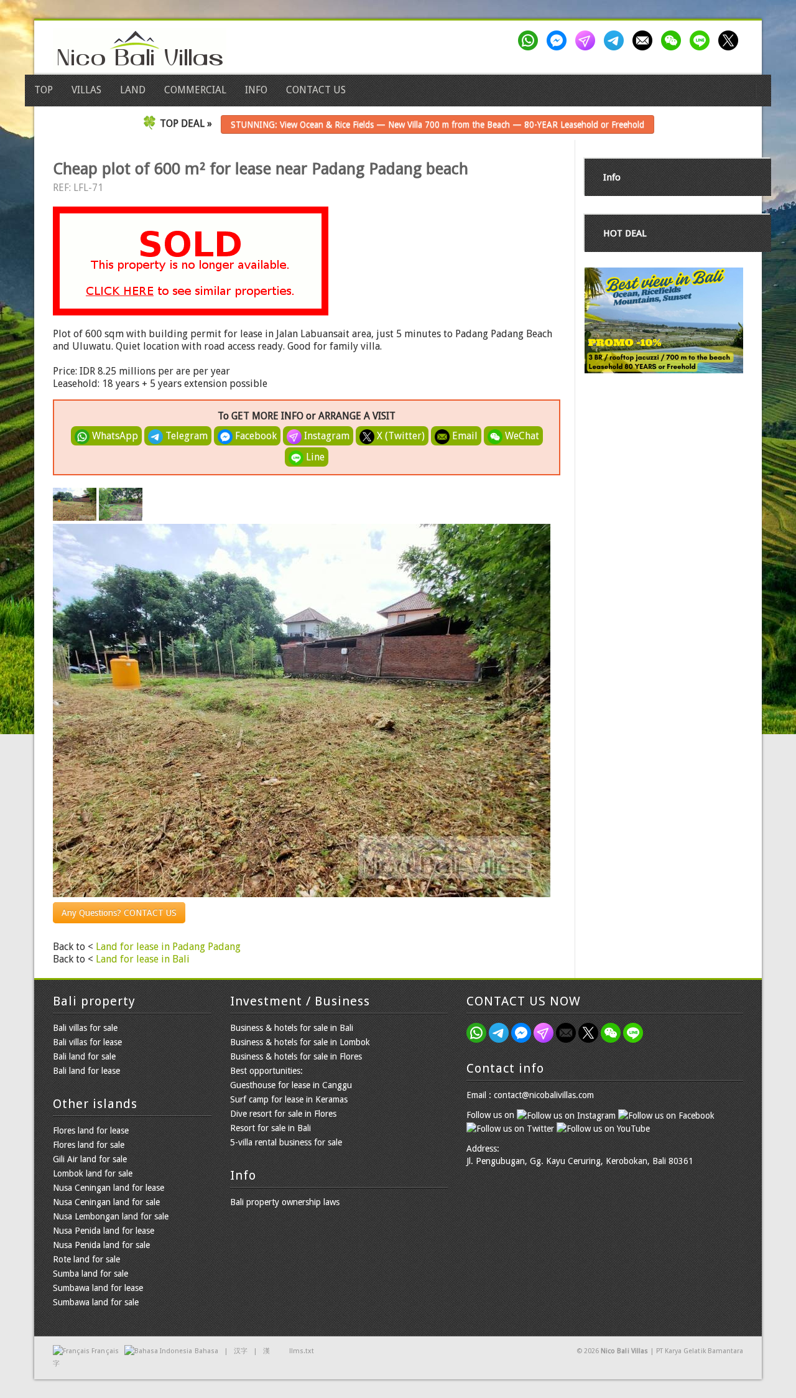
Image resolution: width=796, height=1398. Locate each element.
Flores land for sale (88, 1145)
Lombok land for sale (92, 1173)
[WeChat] (673, 40)
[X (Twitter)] (730, 40)
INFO (256, 90)
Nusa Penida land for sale (101, 1245)
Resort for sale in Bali (270, 1128)
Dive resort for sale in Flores (283, 1114)
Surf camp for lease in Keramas (289, 1099)
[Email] (644, 40)
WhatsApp (114, 436)
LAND (133, 90)
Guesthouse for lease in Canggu (291, 1085)
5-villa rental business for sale (286, 1142)
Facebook (255, 436)
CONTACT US (316, 90)
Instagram (325, 436)
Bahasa (206, 1351)
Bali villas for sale (85, 1028)
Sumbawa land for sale (96, 1302)
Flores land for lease (91, 1130)
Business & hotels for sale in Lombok (300, 1042)
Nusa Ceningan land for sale (106, 1202)
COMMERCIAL (195, 90)
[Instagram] (587, 40)
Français (104, 1351)
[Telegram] (616, 40)
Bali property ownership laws (285, 1202)
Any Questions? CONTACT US (119, 913)
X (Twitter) (399, 436)
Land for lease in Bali (143, 959)
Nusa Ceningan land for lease (108, 1188)
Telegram (185, 436)
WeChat (520, 436)
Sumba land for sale (90, 1274)
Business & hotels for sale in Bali (291, 1028)
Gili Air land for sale (90, 1159)
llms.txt (301, 1351)
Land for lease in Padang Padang (168, 947)
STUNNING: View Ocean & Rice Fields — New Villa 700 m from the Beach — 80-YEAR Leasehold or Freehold (437, 124)
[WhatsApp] (530, 40)
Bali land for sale (84, 1056)
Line (314, 457)
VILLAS (86, 90)
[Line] (702, 40)
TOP (43, 90)
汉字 (241, 1351)
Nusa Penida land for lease (103, 1231)
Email (464, 436)
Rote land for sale (86, 1259)
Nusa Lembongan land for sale (111, 1216)
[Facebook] (559, 40)
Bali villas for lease (87, 1042)
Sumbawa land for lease (98, 1288)
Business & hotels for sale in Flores (296, 1056)
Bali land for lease (86, 1071)
